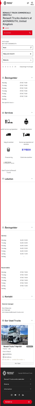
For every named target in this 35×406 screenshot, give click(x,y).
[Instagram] (12, 395)
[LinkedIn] (23, 395)
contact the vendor (17, 359)
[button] (32, 3)
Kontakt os (8, 402)
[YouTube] (15, 395)
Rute (4, 47)
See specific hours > (8, 102)
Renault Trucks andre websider (14, 379)
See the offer (6, 359)
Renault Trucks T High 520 (13, 346)
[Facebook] (19, 395)
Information (8, 389)
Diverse (6, 384)
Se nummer (7, 33)
